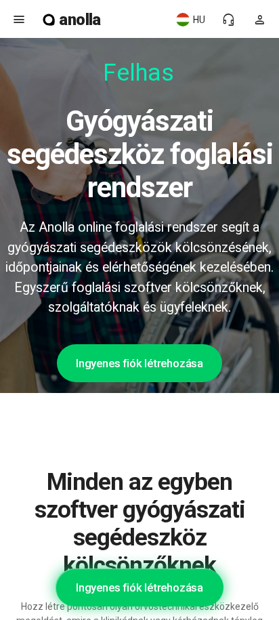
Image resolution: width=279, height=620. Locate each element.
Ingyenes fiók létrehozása (139, 363)
